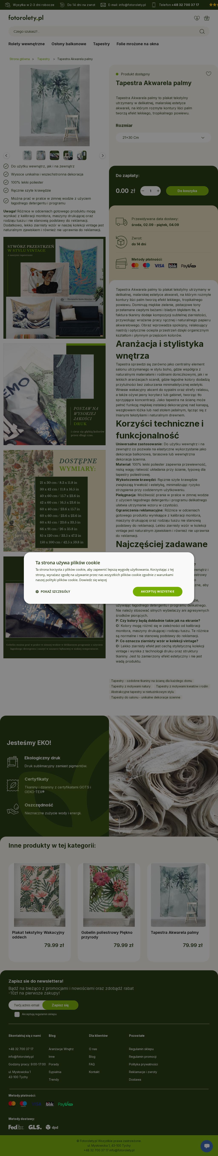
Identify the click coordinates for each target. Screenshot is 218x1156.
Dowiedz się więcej (93, 580)
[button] (53, 591)
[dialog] (109, 578)
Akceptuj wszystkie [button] (157, 591)
